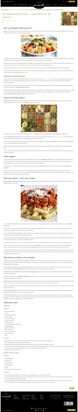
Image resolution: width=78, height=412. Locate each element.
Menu (30, 4)
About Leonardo (26, 395)
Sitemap (42, 398)
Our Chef (48, 4)
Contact (61, 4)
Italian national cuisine (59, 136)
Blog (15, 21)
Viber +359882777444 (55, 398)
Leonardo (68, 399)
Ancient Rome (47, 79)
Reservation (71, 1)
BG (66, 1)
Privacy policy (17, 398)
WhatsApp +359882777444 (55, 397)
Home (15, 4)
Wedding (16, 397)
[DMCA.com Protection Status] (71, 410)
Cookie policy (34, 398)
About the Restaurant (22, 4)
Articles (33, 397)
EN (63, 1)
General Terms (25, 398)
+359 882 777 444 (9, 1)
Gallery (55, 4)
